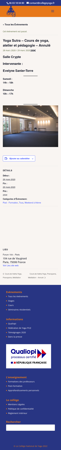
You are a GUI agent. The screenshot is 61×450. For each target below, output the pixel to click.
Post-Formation (15, 386)
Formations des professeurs (21, 381)
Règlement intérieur (17, 413)
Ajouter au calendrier (19, 158)
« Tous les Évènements (15, 24)
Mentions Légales (16, 404)
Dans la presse (15, 336)
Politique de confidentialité (21, 408)
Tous (21, 202)
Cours (11, 305)
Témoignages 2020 (17, 332)
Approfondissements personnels (23, 390)
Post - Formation (10, 202)
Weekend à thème (33, 202)
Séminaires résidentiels (19, 309)
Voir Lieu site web (11, 265)
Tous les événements (18, 296)
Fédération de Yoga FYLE (19, 328)
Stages (11, 300)
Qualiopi (12, 323)
